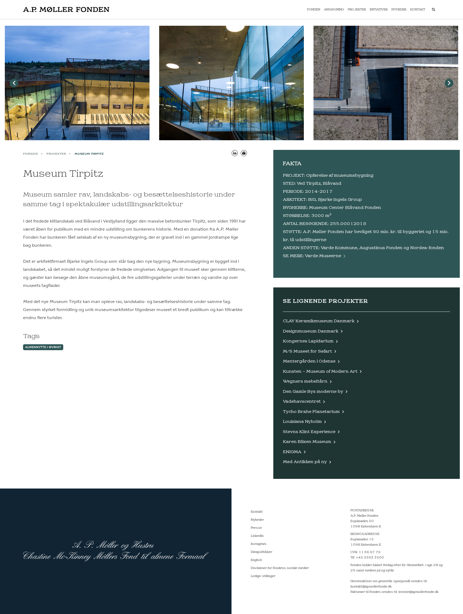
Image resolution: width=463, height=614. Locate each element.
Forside (30, 154)
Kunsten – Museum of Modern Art (320, 371)
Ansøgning (334, 9)
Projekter (357, 9)
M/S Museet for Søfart (307, 351)
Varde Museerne (323, 256)
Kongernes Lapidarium (308, 341)
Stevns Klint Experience (309, 432)
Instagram (258, 544)
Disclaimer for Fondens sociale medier (280, 568)
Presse (256, 528)
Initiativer (379, 9)
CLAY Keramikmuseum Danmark (318, 321)
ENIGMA (292, 452)
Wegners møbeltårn (305, 381)
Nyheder (398, 9)
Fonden (313, 9)
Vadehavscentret (302, 401)
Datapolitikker (261, 552)
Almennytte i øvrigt (43, 347)
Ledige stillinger (263, 576)
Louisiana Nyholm (302, 421)
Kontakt (417, 9)
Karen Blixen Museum (307, 441)
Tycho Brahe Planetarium (311, 411)
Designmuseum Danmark (310, 331)
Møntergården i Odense (309, 361)
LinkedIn (257, 536)
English (256, 560)
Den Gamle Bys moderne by (313, 391)
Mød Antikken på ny (305, 462)
